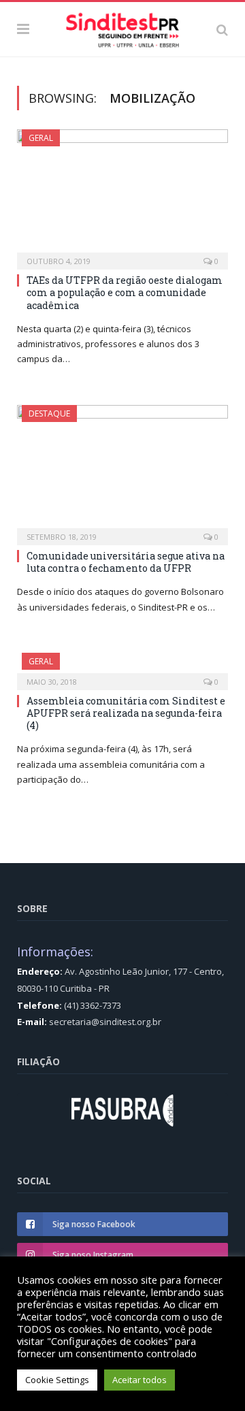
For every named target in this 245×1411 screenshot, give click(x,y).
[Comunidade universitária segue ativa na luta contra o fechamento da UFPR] (122, 470)
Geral (41, 138)
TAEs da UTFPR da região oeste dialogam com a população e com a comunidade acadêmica (125, 292)
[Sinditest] (122, 27)
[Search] (222, 29)
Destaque (49, 413)
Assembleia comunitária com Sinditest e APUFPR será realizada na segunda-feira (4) (126, 713)
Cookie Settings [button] (57, 1380)
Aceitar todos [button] (139, 1380)
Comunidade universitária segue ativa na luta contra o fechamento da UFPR (126, 561)
